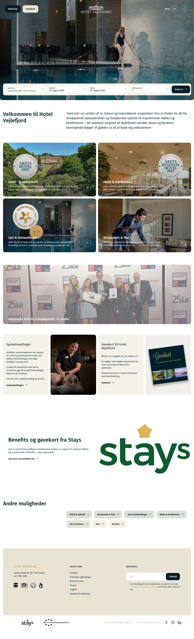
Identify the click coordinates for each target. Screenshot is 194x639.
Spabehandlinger (15, 385)
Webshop (13, 9)
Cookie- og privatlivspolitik (147, 622)
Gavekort (30, 9)
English (73, 589)
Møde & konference (169, 514)
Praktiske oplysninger (80, 577)
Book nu (179, 89)
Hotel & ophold (77, 514)
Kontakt (74, 573)
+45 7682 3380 (20, 576)
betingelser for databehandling (143, 587)
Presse (73, 585)
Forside (115, 524)
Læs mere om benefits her (21, 459)
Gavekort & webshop (80, 593)
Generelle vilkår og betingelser (118, 622)
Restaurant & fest (106, 514)
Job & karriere (77, 524)
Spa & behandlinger (137, 514)
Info (98, 524)
